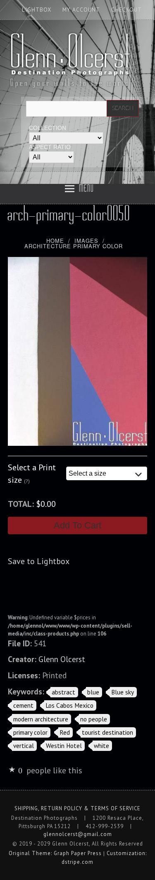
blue (93, 692)
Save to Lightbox (38, 561)
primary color (30, 732)
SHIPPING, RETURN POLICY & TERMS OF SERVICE (77, 808)
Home (55, 240)
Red (65, 732)
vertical (23, 745)
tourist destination (107, 732)
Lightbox (36, 9)
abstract (63, 692)
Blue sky (122, 692)
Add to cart (77, 525)
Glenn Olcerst (61, 659)
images (86, 240)
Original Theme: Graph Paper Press (55, 853)
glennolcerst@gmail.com (77, 834)
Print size (32, 473)
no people (93, 719)
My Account (81, 9)
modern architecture (40, 719)
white (101, 745)
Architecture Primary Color (73, 246)
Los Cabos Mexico (69, 705)
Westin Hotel (64, 745)
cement (23, 705)
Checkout (126, 9)
